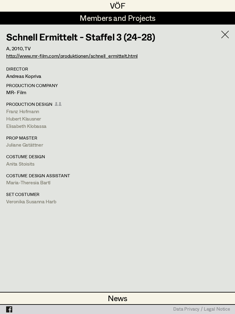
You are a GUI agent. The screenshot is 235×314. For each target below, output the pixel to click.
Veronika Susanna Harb (31, 201)
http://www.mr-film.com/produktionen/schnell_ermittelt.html (72, 55)
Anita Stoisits (20, 163)
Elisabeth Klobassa (26, 126)
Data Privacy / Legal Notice (201, 309)
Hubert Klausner (23, 118)
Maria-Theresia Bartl (28, 182)
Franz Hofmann (22, 111)
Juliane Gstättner (24, 144)
